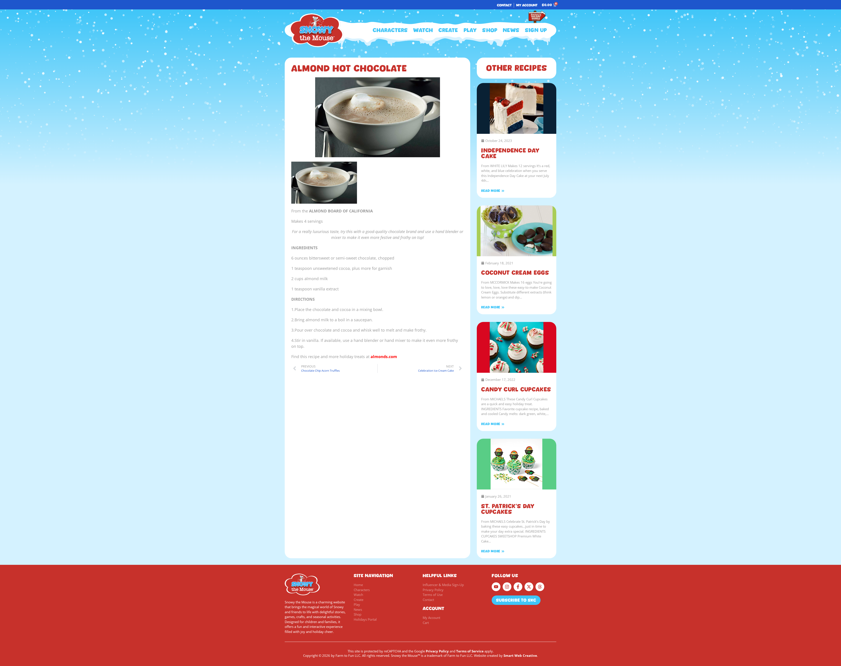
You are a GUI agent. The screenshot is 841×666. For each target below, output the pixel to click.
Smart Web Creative (520, 655)
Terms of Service (470, 651)
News (511, 30)
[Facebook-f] (518, 586)
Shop (489, 30)
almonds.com (384, 356)
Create (448, 30)
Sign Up (536, 30)
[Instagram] (507, 586)
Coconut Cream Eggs (515, 272)
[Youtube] (496, 586)
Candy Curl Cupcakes (516, 389)
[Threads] (539, 586)
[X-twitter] (529, 586)
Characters (390, 30)
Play (470, 30)
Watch (423, 30)
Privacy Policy (437, 651)
